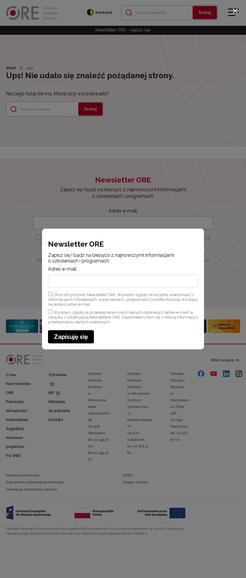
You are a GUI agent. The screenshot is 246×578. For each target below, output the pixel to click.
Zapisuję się (71, 336)
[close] (235, 11)
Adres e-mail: (62, 269)
